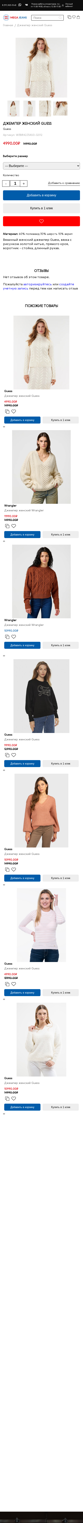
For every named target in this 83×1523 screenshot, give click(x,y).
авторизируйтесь (37, 284)
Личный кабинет (69, 5)
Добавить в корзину (41, 195)
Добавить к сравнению (64, 183)
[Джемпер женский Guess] (41, 352)
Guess (7, 129)
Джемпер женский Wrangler (24, 510)
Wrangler (10, 505)
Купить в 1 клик (41, 208)
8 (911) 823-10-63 (9, 5)
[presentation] (3, 427)
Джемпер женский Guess (21, 396)
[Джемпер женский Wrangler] (41, 467)
